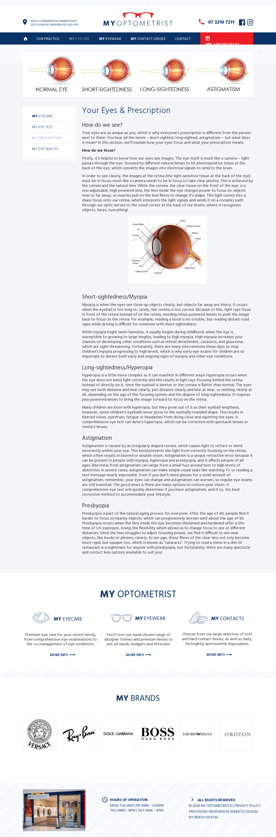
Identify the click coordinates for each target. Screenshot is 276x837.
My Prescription (46, 138)
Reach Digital (206, 817)
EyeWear (110, 39)
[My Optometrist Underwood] (138, 24)
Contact (183, 39)
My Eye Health (44, 149)
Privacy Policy (247, 806)
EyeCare (79, 39)
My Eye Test (42, 127)
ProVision (198, 812)
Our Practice (47, 39)
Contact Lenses (148, 39)
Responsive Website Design (233, 812)
